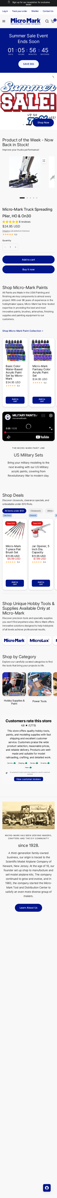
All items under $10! (14, 510)
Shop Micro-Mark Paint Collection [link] (21, 331)
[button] (28, 64)
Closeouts (36, 510)
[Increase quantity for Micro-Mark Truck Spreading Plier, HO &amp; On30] (15, 247)
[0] (52, 21)
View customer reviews (28, 779)
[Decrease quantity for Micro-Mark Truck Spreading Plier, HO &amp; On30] (5, 247)
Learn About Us (28, 907)
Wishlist (35, 11)
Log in (5, 11)
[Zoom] (43, 160)
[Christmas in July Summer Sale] (28, 101)
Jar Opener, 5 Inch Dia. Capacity (40, 549)
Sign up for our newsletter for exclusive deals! (31, 3)
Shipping (6, 231)
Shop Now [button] (43, 122)
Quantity (6, 240)
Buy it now (28, 269)
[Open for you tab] (47, 1188)
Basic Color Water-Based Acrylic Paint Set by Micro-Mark (14, 372)
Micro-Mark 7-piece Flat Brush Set (13, 549)
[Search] (47, 21)
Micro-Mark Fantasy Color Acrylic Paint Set (41, 371)
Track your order (19, 11)
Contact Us (48, 11)
